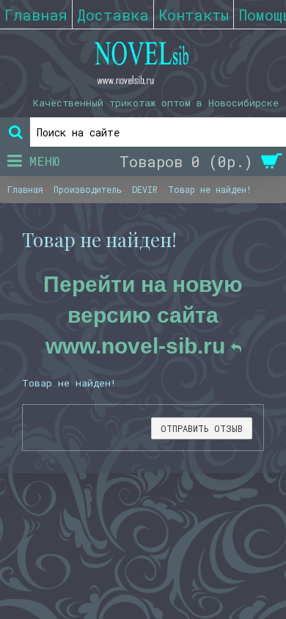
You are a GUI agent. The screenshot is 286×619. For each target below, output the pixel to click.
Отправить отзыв (202, 428)
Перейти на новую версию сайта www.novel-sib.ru (143, 315)
